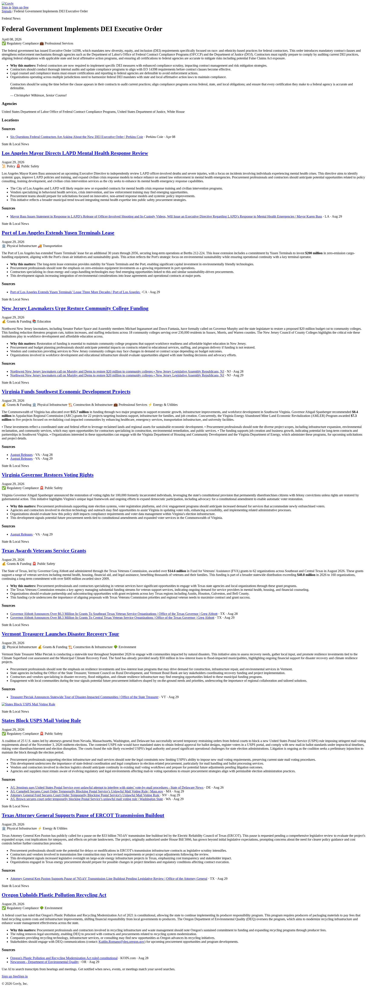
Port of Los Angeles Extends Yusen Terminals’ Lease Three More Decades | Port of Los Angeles (75, 292)
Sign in (6, 7)
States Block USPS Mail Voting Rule (41, 720)
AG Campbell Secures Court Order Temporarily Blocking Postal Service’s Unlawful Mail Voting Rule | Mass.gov (86, 791)
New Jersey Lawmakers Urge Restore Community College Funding (75, 308)
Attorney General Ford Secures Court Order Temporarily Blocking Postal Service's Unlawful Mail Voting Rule (85, 795)
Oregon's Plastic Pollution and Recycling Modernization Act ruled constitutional (64, 958)
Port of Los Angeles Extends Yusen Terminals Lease (58, 232)
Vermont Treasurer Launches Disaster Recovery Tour (60, 634)
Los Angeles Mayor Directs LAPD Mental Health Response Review (75, 153)
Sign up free (20, 7)
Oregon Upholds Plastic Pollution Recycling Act (54, 895)
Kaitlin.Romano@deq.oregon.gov (121, 941)
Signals (7, 11)
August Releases (21, 454)
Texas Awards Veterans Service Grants (44, 550)
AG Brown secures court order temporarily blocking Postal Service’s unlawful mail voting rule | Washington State (86, 799)
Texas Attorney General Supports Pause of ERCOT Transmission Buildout (83, 815)
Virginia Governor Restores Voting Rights (47, 475)
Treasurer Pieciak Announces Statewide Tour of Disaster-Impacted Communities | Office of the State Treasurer (84, 697)
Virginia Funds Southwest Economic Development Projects (66, 391)
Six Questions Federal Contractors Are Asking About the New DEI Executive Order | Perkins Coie (76, 137)
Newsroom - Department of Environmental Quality (44, 962)
